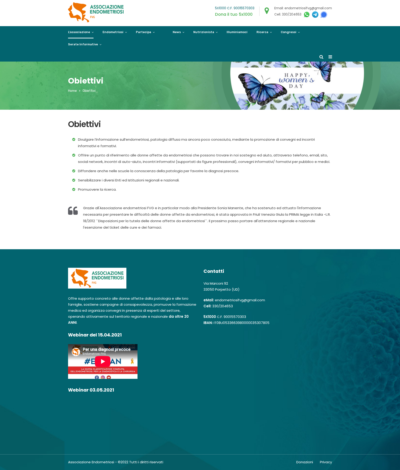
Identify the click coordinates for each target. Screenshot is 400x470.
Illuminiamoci (237, 32)
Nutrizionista (203, 32)
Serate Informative (83, 44)
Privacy (326, 462)
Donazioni (304, 462)
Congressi (288, 32)
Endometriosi (113, 32)
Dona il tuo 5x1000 (234, 14)
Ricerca (262, 32)
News (177, 32)
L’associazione (79, 32)
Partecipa (143, 32)
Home (72, 91)
